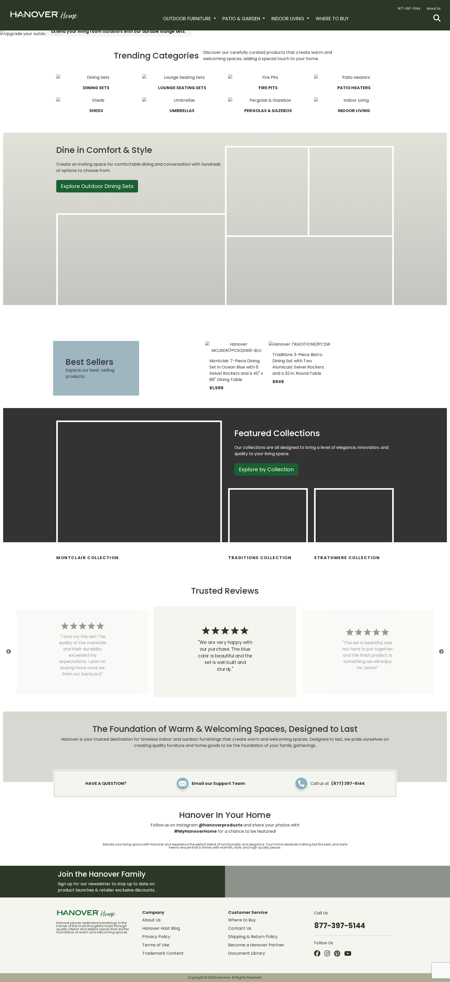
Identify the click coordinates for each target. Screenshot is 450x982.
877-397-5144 (409, 8)
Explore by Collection (266, 469)
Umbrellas (182, 111)
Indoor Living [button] (288, 18)
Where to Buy (332, 18)
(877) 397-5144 (348, 783)
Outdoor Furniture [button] (187, 18)
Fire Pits (268, 88)
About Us (434, 8)
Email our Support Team (218, 783)
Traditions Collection (260, 558)
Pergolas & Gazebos (268, 111)
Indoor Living (354, 111)
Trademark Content (163, 953)
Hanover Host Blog (161, 928)
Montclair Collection (87, 558)
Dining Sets (96, 88)
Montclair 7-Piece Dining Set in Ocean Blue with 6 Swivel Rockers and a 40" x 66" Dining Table (236, 370)
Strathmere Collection (347, 558)
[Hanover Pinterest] (337, 954)
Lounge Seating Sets (182, 88)
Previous (8, 651)
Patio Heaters (354, 88)
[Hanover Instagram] (327, 954)
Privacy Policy (156, 937)
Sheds (96, 111)
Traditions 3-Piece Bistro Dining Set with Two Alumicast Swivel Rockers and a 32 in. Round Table (298, 364)
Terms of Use (155, 945)
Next (441, 651)
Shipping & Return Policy (253, 937)
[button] (437, 18)
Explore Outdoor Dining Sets (97, 186)
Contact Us (239, 928)
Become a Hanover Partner (256, 945)
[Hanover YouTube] (347, 954)
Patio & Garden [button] (241, 18)
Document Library (246, 953)
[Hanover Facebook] (317, 954)
